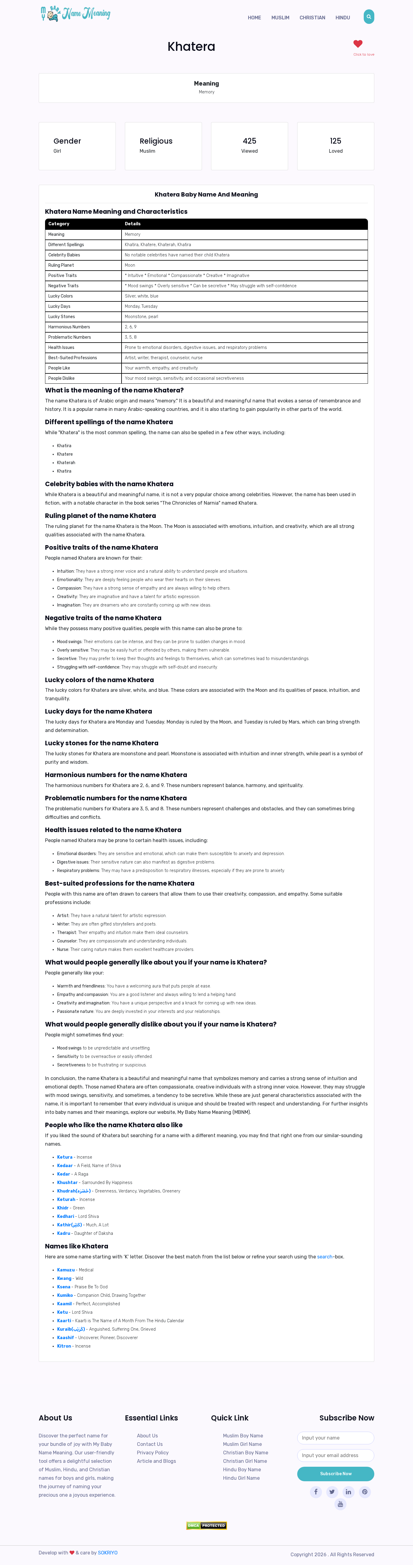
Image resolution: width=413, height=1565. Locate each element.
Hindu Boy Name (242, 1469)
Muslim (280, 18)
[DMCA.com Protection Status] (206, 1525)
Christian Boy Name (245, 1453)
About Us (147, 1436)
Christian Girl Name (245, 1461)
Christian (312, 18)
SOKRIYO (108, 1553)
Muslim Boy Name (243, 1436)
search (325, 1257)
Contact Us (150, 1444)
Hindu (343, 18)
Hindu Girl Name (241, 1478)
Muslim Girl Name (242, 1444)
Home (254, 18)
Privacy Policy (153, 1453)
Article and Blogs (156, 1461)
